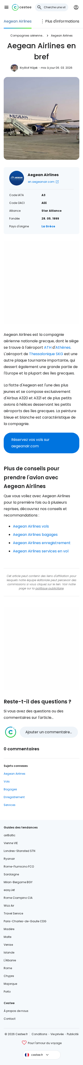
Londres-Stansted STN (19, 851)
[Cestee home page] (21, 7)
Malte (7, 937)
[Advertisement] (41, 282)
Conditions (39, 1034)
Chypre (9, 976)
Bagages (10, 789)
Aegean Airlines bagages (35, 534)
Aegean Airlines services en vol (40, 551)
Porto (7, 992)
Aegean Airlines (18, 21)
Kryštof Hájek (29, 68)
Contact (9, 1019)
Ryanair (9, 859)
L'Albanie (10, 960)
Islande (9, 952)
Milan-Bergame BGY (18, 882)
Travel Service (13, 913)
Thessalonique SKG (46, 354)
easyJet (9, 890)
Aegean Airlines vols (31, 526)
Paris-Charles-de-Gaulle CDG (25, 921)
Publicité (72, 1034)
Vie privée (57, 1034)
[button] (6, 7)
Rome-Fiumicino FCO (19, 866)
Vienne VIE (11, 843)
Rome (8, 968)
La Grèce (48, 226)
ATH (47, 347)
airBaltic (9, 835)
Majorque (10, 984)
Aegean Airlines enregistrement (42, 542)
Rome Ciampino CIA (18, 898)
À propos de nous (16, 1011)
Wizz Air (9, 906)
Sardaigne (11, 874)
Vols (7, 781)
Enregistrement (14, 797)
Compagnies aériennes (27, 35)
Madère (9, 929)
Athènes (63, 347)
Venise (8, 945)
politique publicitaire (50, 588)
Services (9, 805)
